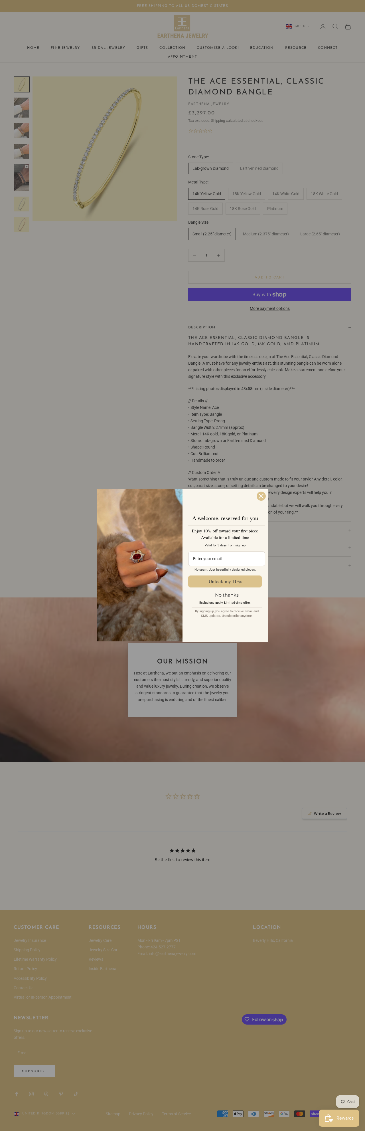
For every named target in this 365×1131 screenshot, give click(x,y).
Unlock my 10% (225, 581)
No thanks (227, 595)
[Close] (261, 496)
